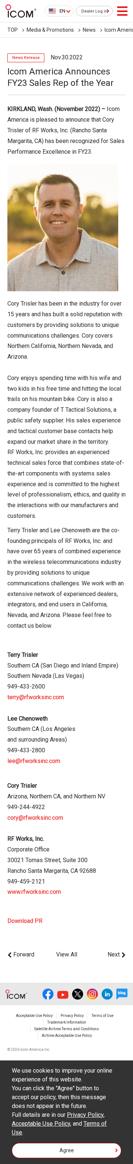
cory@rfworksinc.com (35, 817)
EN (62, 11)
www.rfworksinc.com (34, 891)
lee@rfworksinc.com (33, 760)
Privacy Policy (72, 1016)
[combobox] (59, 11)
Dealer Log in (94, 11)
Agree (66, 1150)
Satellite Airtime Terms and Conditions (66, 1029)
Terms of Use (102, 1016)
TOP (12, 30)
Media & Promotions (50, 30)
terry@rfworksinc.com (35, 697)
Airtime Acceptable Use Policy (67, 1036)
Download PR (24, 920)
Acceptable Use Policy (34, 1016)
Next (114, 954)
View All (66, 954)
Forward (23, 954)
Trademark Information (66, 1022)
